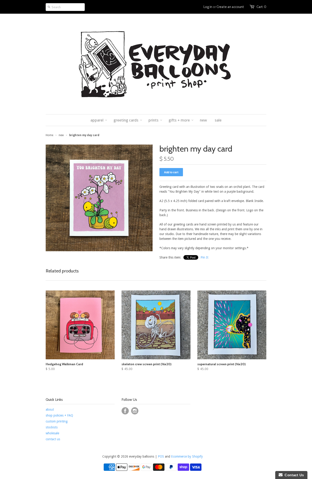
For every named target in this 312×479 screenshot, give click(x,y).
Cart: (261, 7)
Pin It (204, 257)
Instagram (134, 410)
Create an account (230, 7)
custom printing (57, 421)
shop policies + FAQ (59, 415)
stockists (52, 427)
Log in (208, 7)
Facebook (125, 410)
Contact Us (293, 475)
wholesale (52, 433)
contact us (53, 439)
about (50, 409)
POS (161, 456)
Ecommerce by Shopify (187, 456)
